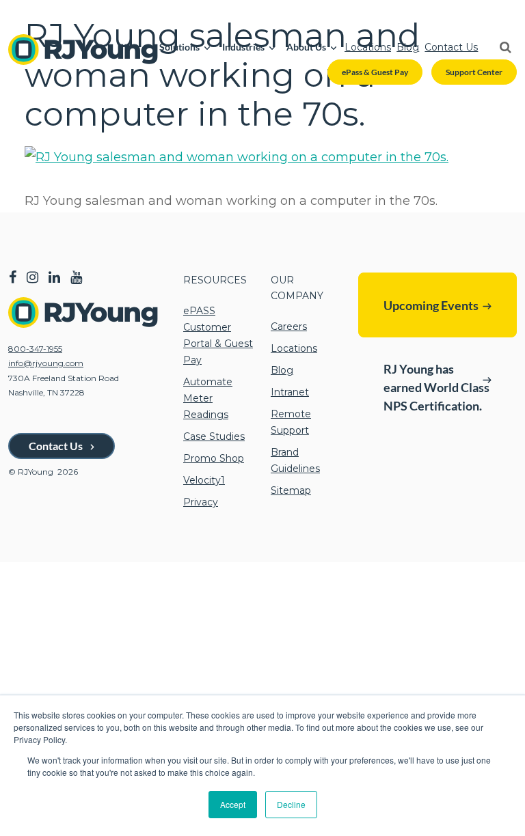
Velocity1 (204, 480)
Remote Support (291, 422)
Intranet (290, 392)
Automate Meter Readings (207, 398)
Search (500, 47)
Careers (289, 326)
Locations (368, 47)
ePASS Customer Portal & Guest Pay (218, 335)
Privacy (200, 502)
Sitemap (291, 490)
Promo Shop (213, 458)
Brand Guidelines (295, 460)
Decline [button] (291, 804)
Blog (407, 47)
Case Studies (214, 436)
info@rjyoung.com (45, 363)
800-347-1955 (35, 349)
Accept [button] (232, 804)
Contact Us (451, 47)
